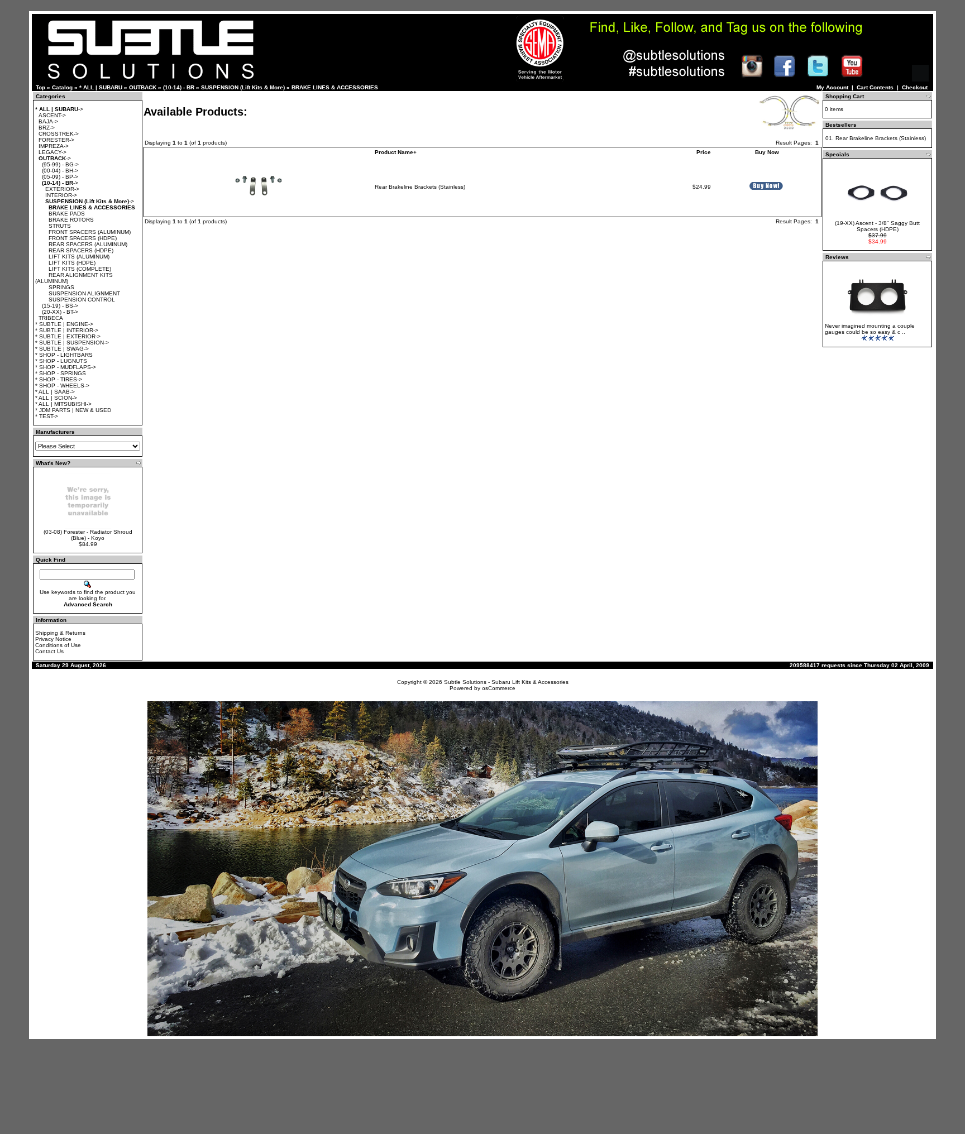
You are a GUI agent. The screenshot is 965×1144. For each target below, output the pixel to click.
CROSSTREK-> (59, 134)
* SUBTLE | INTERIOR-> (66, 330)
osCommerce (498, 688)
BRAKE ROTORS (71, 220)
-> (59, 109)
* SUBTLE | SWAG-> (62, 349)
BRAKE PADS (67, 213)
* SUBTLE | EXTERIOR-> (68, 336)
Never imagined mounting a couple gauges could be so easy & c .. (870, 329)
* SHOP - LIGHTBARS (64, 355)
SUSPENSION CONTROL (82, 299)
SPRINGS (61, 287)
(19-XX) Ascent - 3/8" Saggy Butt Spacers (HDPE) (877, 226)
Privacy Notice (53, 639)
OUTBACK (142, 87)
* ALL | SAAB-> (55, 392)
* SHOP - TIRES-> (58, 379)
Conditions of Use (58, 645)
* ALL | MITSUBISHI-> (63, 404)
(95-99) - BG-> (60, 164)
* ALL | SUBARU (100, 87)
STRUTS (60, 226)
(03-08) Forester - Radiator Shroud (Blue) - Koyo (88, 535)
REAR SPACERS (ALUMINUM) (88, 244)
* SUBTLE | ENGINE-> (64, 324)
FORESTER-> (56, 140)
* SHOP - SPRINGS (60, 373)
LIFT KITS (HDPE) (72, 263)
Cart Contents (875, 87)
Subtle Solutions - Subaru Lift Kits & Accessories (506, 682)
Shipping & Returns (60, 633)
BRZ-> (47, 128)
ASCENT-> (52, 115)
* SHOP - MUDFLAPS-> (65, 367)
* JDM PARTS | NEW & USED (73, 410)
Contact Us (49, 651)
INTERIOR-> (61, 195)
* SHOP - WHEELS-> (62, 385)
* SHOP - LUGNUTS (61, 361)
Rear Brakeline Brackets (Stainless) (420, 187)
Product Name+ (396, 152)
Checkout (915, 87)
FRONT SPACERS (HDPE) (83, 238)
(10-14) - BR (178, 87)
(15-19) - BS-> (60, 306)
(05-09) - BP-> (60, 177)
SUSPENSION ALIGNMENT (84, 293)
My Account (832, 87)
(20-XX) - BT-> (60, 312)
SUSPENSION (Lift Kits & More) (243, 87)
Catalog (62, 87)
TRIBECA (51, 318)
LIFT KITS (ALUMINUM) (79, 256)
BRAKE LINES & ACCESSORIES (335, 87)
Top (40, 87)
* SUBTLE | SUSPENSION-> (72, 342)
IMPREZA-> (54, 146)
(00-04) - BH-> (60, 170)
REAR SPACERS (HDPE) (81, 250)
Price (703, 152)
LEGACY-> (52, 152)
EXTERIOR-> (62, 189)
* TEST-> (46, 416)
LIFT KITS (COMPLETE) (80, 269)
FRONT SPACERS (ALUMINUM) (90, 232)
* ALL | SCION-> (56, 398)
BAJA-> (48, 121)
